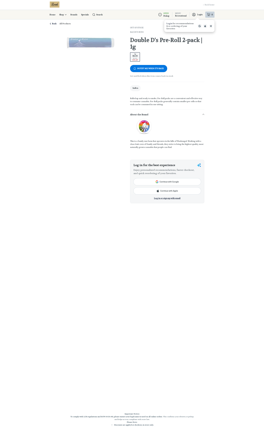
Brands (73, 14)
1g (135, 57)
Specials (85, 14)
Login (200, 14)
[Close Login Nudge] (211, 26)
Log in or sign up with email (167, 198)
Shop (61, 14)
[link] (135, 88)
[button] (189, 26)
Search (99, 14)
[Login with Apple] (205, 26)
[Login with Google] (199, 26)
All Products (65, 23)
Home (52, 14)
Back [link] (54, 23)
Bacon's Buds (137, 32)
